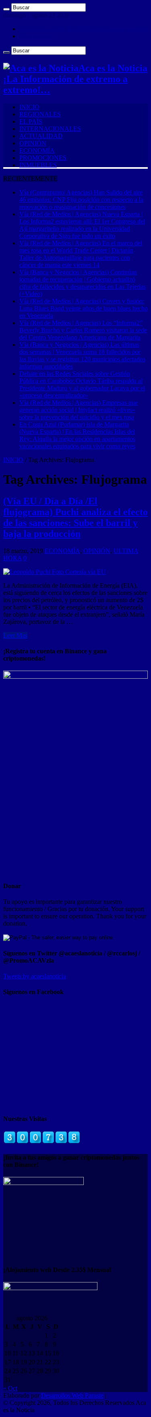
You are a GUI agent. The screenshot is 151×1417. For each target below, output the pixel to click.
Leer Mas (15, 635)
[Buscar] (6, 9)
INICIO (29, 107)
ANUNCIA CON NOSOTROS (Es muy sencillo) (83, 28)
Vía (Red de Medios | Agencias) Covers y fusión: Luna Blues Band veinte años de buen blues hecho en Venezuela (83, 308)
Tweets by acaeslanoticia (34, 976)
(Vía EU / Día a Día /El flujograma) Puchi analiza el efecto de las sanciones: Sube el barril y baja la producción (75, 517)
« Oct (10, 1388)
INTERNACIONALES (50, 128)
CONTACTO (37, 36)
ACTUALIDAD (41, 136)
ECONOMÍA (37, 150)
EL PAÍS (30, 121)
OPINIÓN (32, 143)
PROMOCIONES (42, 157)
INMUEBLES (38, 165)
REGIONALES (40, 114)
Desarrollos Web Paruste (72, 1395)
